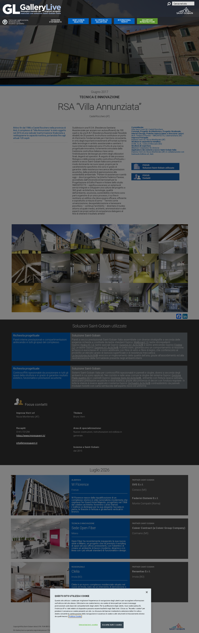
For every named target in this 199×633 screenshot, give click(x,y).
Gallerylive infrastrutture (147, 21)
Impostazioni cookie (88, 625)
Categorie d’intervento (55, 21)
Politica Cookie (75, 616)
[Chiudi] (146, 592)
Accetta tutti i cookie (112, 625)
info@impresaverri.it (26, 443)
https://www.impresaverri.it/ (30, 435)
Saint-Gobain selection (78, 21)
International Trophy (124, 21)
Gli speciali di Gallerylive (101, 21)
